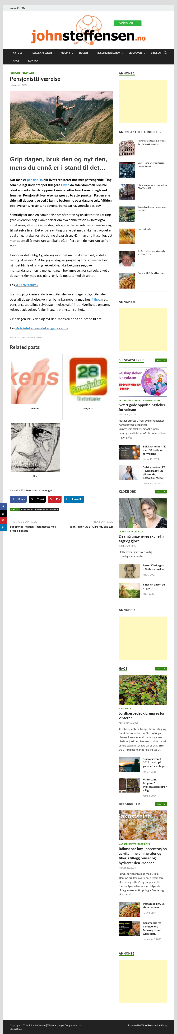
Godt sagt (137, 532)
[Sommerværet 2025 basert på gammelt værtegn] (129, 759)
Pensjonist (15, 73)
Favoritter (124, 532)
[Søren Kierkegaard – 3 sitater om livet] (129, 565)
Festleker (134, 400)
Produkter (144, 844)
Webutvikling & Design (59, 1025)
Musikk (65, 53)
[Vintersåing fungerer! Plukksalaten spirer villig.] (129, 779)
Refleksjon (41, 509)
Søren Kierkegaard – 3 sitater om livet (154, 567)
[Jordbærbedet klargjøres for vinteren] (143, 691)
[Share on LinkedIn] (3, 527)
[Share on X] (3, 513)
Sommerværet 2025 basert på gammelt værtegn (154, 762)
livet (65, 185)
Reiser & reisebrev (108, 53)
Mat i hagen (125, 708)
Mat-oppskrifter (127, 844)
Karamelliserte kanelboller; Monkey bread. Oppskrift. (152, 928)
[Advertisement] (143, 101)
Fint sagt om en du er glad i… (154, 586)
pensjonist (34, 180)
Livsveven (135, 53)
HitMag (163, 1025)
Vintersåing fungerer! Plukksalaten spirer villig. (155, 785)
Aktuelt (18, 53)
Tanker (54, 509)
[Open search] (165, 53)
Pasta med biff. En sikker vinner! (152, 273)
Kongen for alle (144, 229)
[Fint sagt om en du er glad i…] (129, 584)
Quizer (83, 53)
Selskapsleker (42, 53)
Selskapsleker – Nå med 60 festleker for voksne (154, 450)
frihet (96, 299)
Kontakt (34, 60)
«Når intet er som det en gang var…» (41, 328)
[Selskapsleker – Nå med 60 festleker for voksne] (129, 446)
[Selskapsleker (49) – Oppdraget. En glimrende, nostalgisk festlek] (129, 467)
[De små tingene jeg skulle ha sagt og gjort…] (143, 514)
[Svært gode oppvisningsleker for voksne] (143, 382)
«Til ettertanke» (26, 285)
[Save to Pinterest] (3, 520)
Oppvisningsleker (151, 400)
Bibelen (156, 53)
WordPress (147, 1025)
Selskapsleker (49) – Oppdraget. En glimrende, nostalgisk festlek (154, 472)
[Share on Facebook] (3, 506)
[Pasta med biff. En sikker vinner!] (129, 904)
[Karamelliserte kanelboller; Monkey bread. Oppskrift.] (129, 923)
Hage (16, 60)
